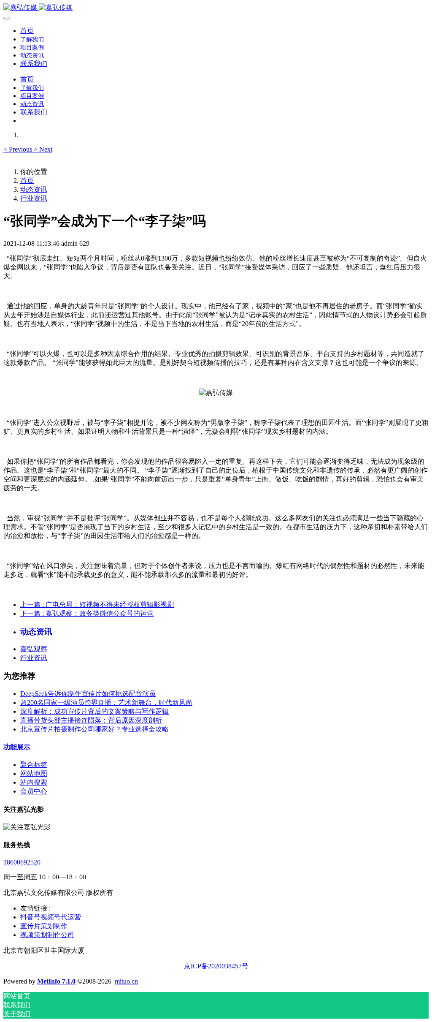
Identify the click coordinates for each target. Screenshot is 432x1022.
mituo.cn (126, 981)
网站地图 (33, 773)
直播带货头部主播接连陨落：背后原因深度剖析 (91, 720)
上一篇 (97, 604)
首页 (27, 30)
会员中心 (33, 791)
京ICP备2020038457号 (216, 966)
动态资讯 (33, 189)
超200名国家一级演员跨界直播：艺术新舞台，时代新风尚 (106, 702)
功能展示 (16, 746)
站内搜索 (33, 782)
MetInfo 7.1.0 (56, 981)
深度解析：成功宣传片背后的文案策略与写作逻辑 (94, 711)
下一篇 (87, 613)
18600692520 (21, 862)
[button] (18, 149)
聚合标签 (33, 764)
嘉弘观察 (33, 648)
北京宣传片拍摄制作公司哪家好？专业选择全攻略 (94, 729)
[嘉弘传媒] (216, 7)
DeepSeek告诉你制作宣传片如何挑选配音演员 (88, 693)
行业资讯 (33, 198)
